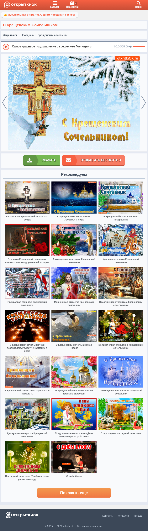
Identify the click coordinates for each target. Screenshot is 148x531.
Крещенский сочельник (52, 34)
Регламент (123, 515)
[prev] (4, 103)
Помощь (137, 515)
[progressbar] (139, 47)
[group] (74, 46)
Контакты (107, 515)
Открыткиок (10, 34)
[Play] (6, 47)
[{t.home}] (22, 515)
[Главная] (20, 4)
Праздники (27, 34)
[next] (143, 103)
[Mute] (131, 47)
